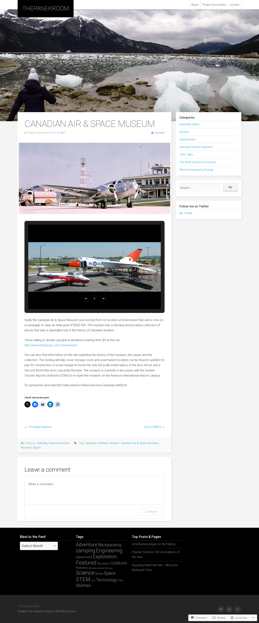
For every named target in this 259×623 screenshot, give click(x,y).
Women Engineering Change (196, 169)
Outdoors (119, 563)
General (183, 132)
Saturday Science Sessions (53, 443)
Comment (160, 132)
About (195, 4)
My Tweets (185, 213)
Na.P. (62, 132)
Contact (234, 4)
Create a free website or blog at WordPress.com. (47, 611)
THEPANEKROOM (45, 8)
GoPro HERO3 (152, 427)
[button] (85, 298)
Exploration (105, 556)
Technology (106, 579)
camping (85, 551)
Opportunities (187, 139)
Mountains (103, 563)
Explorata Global (189, 124)
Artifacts (103, 443)
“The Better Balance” (40, 427)
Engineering (109, 551)
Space (37, 447)
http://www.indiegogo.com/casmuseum (50, 345)
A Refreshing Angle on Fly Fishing (153, 544)
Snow (99, 573)
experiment (84, 557)
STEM (83, 579)
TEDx (120, 580)
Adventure (86, 544)
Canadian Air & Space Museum (140, 443)
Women (83, 585)
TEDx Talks (186, 154)
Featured (86, 563)
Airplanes (91, 443)
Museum (26, 447)
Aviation (114, 443)
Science (85, 573)
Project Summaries (214, 4)
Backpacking (109, 544)
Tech (93, 580)
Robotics (82, 568)
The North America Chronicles (197, 162)
